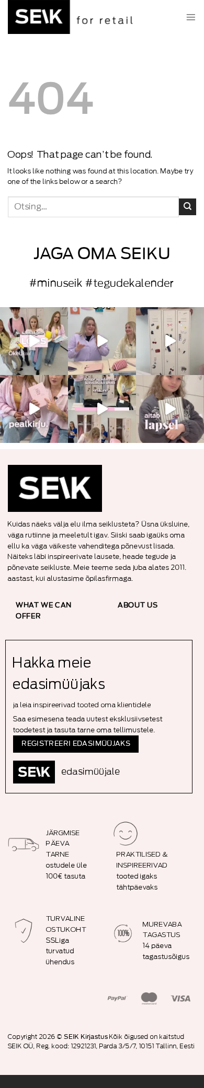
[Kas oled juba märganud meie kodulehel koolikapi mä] (170, 341)
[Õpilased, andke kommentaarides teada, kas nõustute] (102, 341)
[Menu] (191, 17)
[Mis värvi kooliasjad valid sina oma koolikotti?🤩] (102, 409)
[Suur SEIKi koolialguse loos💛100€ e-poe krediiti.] (34, 341)
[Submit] (187, 206)
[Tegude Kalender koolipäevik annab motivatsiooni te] (170, 409)
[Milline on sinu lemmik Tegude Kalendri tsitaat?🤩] (34, 409)
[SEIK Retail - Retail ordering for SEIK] (73, 17)
